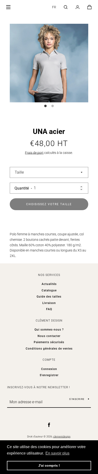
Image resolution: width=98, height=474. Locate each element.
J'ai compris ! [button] (49, 465)
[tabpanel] (49, 63)
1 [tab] (45, 106)
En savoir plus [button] (57, 453)
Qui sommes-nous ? (49, 329)
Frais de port (34, 153)
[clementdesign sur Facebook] (49, 425)
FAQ (49, 309)
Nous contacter (49, 336)
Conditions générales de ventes (49, 348)
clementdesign (61, 436)
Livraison (49, 303)
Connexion (49, 369)
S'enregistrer (49, 375)
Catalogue (49, 290)
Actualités (49, 284)
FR (54, 7)
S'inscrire (77, 399)
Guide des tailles (49, 296)
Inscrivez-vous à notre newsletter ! (38, 387)
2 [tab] (52, 106)
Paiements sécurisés (49, 342)
